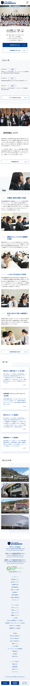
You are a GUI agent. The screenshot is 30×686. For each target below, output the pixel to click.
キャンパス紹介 (15, 605)
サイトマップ (15, 671)
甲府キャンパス (15, 610)
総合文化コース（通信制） (15, 625)
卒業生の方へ (15, 664)
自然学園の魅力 (15, 587)
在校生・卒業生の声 (15, 597)
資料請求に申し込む (15, 45)
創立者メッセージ (15, 582)
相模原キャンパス (15, 615)
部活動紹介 (15, 592)
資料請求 (15, 654)
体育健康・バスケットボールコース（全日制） (15, 623)
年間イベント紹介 (15, 589)
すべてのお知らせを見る (15, 97)
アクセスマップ (15, 600)
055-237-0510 (12, 556)
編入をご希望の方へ (15, 641)
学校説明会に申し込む (15, 50)
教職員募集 (15, 666)
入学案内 (15, 633)
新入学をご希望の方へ (15, 635)
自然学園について (15, 579)
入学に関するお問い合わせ (24, 683)
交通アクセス (15, 669)
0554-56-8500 (12, 550)
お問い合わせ (15, 656)
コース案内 (15, 618)
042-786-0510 (12, 563)
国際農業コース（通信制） (15, 628)
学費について (15, 643)
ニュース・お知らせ (15, 661)
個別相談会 (15, 651)
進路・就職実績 (15, 595)
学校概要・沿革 (15, 584)
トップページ (15, 577)
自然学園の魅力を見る (15, 352)
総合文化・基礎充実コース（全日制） (15, 620)
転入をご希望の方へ (15, 638)
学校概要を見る (15, 161)
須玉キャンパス (15, 612)
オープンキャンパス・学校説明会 (15, 648)
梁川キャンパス (15, 607)
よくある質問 (15, 646)
